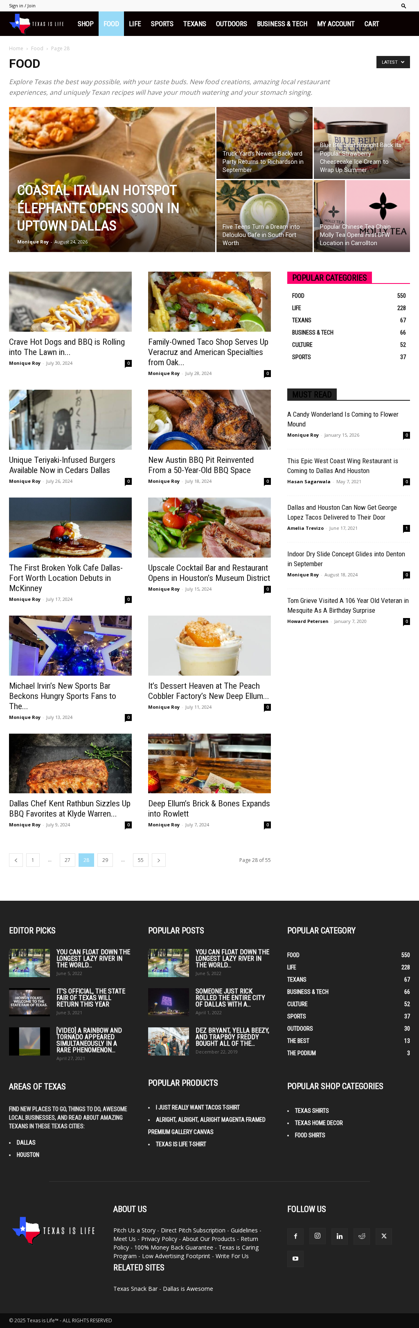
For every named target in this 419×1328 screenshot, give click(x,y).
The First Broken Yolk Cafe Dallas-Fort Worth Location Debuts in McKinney (66, 578)
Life (135, 24)
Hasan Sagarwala (309, 481)
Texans (194, 24)
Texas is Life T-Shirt (181, 1144)
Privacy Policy (159, 1239)
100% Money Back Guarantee (173, 1247)
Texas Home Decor (319, 1123)
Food (111, 24)
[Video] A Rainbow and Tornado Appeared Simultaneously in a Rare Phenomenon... (89, 1040)
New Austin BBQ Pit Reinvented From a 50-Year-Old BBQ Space (201, 465)
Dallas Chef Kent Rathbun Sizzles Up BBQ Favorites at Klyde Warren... (70, 809)
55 (141, 860)
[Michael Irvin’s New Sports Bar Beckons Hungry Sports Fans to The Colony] (70, 646)
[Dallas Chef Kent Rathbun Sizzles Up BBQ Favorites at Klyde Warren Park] (70, 764)
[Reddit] (362, 1236)
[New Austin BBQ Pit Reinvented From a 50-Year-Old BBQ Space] (209, 420)
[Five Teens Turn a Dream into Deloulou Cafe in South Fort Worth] (264, 216)
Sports (162, 24)
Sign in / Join (22, 5)
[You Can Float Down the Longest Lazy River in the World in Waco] (29, 963)
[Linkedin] (339, 1236)
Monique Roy (33, 242)
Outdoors (231, 24)
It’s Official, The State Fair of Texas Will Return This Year (90, 997)
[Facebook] (295, 1236)
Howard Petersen (308, 621)
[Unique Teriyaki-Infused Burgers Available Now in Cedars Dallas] (70, 420)
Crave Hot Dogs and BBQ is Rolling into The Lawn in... (67, 347)
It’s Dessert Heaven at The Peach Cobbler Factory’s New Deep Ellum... (208, 691)
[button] (404, 5)
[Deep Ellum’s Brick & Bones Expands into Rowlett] (209, 764)
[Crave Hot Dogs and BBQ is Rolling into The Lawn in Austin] (70, 302)
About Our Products (208, 1239)
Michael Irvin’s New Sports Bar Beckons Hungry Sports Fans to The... (62, 696)
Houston (28, 1155)
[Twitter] (384, 1236)
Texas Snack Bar (135, 1288)
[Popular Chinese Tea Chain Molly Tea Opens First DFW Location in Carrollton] (362, 216)
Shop (86, 24)
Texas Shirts (312, 1110)
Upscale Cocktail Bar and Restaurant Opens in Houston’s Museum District (209, 573)
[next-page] (159, 860)
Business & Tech (282, 24)
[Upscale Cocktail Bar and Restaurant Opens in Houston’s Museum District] (209, 528)
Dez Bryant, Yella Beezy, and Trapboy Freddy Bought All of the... (232, 1037)
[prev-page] (16, 860)
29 (105, 860)
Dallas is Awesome (188, 1288)
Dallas (26, 1142)
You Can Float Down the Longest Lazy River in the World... (93, 958)
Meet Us (124, 1239)
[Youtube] (295, 1259)
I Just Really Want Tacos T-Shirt (198, 1107)
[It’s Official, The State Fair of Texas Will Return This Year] (29, 1002)
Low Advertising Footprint (176, 1256)
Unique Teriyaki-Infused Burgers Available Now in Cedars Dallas (62, 465)
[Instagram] (317, 1236)
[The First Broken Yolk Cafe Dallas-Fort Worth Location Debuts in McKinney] (70, 528)
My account (336, 24)
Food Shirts (310, 1135)
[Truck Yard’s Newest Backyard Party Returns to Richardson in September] (264, 143)
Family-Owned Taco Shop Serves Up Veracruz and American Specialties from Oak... (208, 352)
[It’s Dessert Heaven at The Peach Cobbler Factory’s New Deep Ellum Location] (209, 646)
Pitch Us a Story (134, 1230)
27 (67, 860)
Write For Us (232, 1256)
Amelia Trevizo (305, 528)
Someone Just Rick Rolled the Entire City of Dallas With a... (230, 997)
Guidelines (244, 1230)
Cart (372, 24)
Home (16, 48)
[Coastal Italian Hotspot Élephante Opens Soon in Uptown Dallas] (112, 196)
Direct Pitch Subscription (193, 1230)
